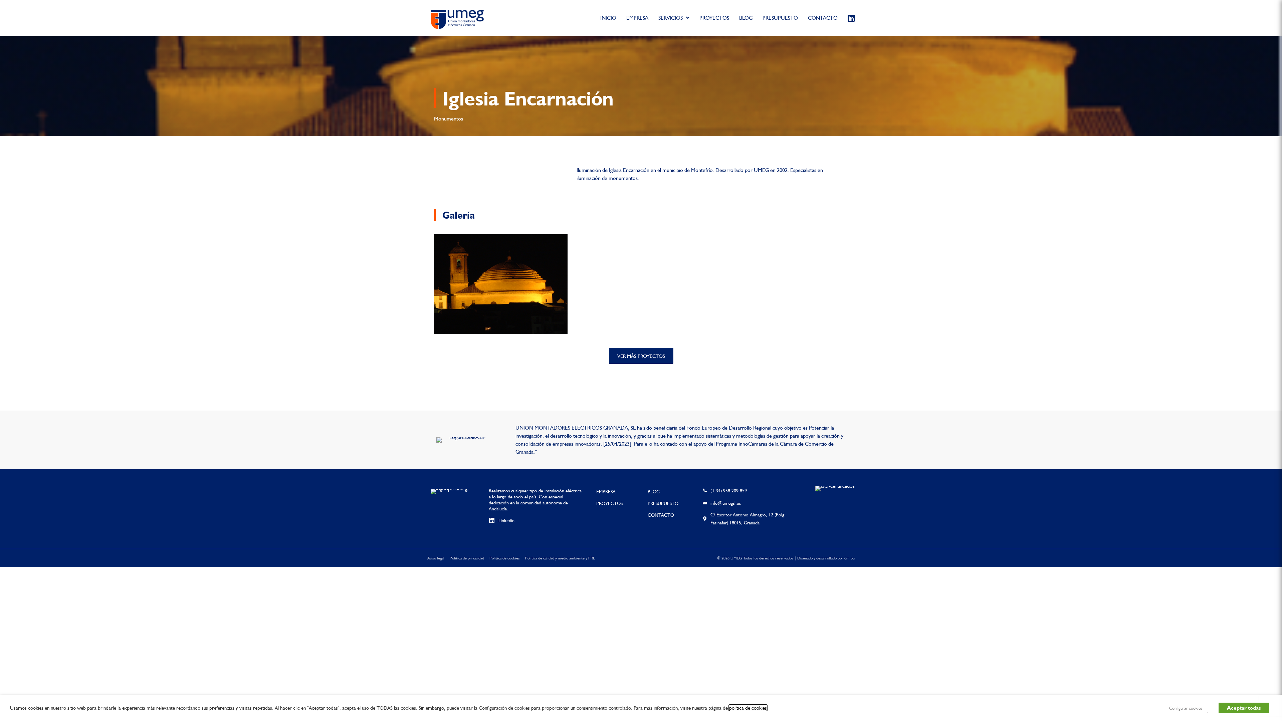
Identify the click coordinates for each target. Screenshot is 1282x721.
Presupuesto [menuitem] (663, 503)
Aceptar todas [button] (1244, 708)
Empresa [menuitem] (606, 491)
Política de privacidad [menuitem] (467, 558)
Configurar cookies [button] (1185, 708)
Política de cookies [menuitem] (504, 558)
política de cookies (748, 708)
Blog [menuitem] (654, 491)
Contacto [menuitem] (661, 515)
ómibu (849, 558)
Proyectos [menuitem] (609, 503)
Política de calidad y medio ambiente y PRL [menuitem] (560, 558)
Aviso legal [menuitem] (435, 558)
